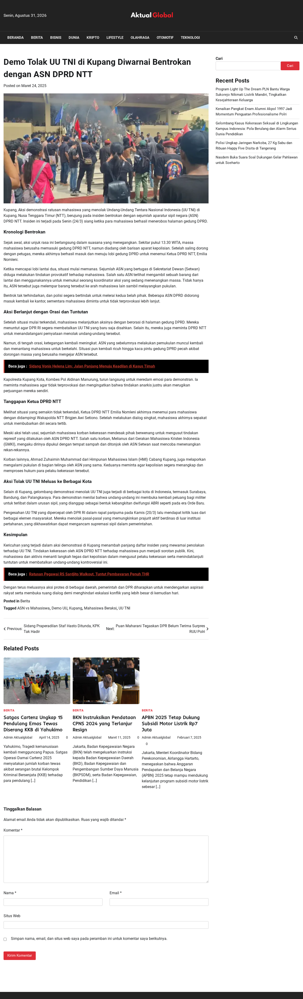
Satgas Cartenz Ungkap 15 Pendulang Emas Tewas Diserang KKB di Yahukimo (33, 723)
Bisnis (55, 37)
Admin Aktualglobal (18, 737)
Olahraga (140, 37)
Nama (10, 893)
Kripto (93, 37)
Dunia (74, 37)
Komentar (13, 830)
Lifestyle (115, 37)
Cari (219, 58)
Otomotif (165, 37)
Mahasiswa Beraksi (100, 608)
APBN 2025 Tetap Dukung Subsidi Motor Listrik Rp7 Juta (171, 723)
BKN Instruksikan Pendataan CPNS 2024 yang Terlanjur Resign (104, 723)
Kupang (75, 608)
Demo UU (59, 608)
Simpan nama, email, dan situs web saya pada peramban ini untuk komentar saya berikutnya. (89, 938)
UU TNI (124, 608)
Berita (37, 37)
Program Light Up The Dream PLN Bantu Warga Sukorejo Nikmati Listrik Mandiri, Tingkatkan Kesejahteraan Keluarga (253, 94)
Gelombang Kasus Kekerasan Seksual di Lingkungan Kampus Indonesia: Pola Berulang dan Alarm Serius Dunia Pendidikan (257, 128)
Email (116, 893)
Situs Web (12, 916)
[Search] (295, 37)
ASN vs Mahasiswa (33, 608)
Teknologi (190, 37)
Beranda (15, 37)
